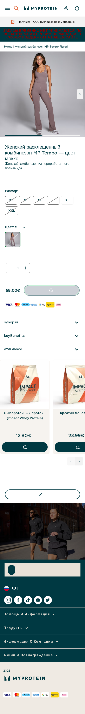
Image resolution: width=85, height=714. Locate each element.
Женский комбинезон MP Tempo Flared (41, 46)
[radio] (11, 200)
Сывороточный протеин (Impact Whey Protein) (25, 415)
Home (8, 46)
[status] (18, 268)
